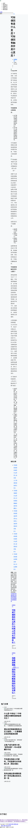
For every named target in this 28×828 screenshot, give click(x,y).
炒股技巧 (5, 6)
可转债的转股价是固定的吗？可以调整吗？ (15, 561)
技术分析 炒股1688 (13, 824)
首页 (4, 3)
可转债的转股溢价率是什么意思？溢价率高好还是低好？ (15, 521)
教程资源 (5, 9)
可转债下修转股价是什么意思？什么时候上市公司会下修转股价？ (13, 626)
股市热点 (5, 4)
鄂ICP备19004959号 (6, 825)
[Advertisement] (14, 797)
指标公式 (5, 7)
